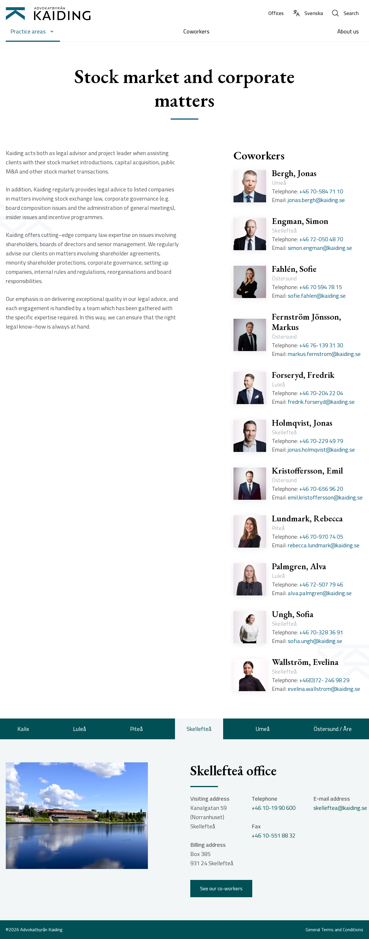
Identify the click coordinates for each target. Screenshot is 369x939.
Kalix (23, 728)
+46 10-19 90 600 (273, 807)
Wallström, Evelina (305, 662)
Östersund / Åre (333, 728)
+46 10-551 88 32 (273, 835)
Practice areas (28, 31)
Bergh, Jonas (294, 173)
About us (348, 31)
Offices (276, 13)
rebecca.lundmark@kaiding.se (323, 545)
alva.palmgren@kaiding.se (320, 593)
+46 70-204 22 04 (321, 393)
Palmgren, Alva (299, 566)
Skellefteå (199, 728)
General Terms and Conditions (334, 930)
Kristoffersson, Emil (307, 470)
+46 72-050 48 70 (321, 239)
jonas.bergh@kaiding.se (316, 200)
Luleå (79, 728)
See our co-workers (221, 888)
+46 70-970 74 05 (321, 536)
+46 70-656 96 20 (321, 488)
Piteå (136, 728)
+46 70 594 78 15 (320, 287)
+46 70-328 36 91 (321, 632)
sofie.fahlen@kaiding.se (317, 295)
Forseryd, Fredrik (303, 375)
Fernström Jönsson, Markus (306, 322)
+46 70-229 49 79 (321, 441)
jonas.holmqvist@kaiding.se (321, 449)
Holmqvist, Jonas (302, 423)
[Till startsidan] (48, 13)
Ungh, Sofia (292, 614)
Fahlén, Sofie (294, 269)
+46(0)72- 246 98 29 (324, 680)
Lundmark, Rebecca (307, 518)
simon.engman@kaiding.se (320, 248)
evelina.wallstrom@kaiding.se (324, 689)
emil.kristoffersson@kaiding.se (325, 497)
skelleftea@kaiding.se (340, 807)
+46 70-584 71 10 (321, 191)
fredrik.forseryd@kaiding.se (321, 401)
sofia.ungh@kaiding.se (315, 641)
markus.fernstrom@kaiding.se (324, 354)
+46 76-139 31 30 (321, 345)
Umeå (262, 728)
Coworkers (196, 31)
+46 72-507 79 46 (321, 584)
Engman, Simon (300, 221)
